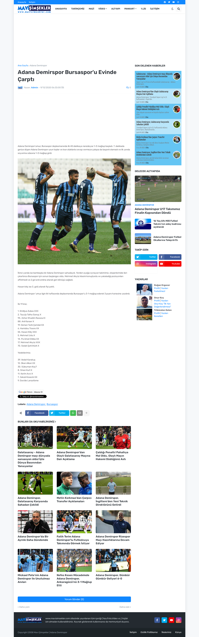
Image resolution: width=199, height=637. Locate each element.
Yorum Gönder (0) (74, 599)
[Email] (80, 413)
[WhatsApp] (73, 413)
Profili (157, 288)
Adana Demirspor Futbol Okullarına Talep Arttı (167, 238)
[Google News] (31, 393)
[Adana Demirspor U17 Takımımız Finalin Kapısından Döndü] (158, 189)
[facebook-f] (157, 620)
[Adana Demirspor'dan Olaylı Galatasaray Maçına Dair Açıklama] (74, 437)
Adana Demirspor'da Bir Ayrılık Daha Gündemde (33, 538)
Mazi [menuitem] (91, 8)
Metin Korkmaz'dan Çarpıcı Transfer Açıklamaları (74, 499)
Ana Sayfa (23, 66)
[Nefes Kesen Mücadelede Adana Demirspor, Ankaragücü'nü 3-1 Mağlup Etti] (74, 560)
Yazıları (164, 288)
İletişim (32, 2)
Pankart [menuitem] (129, 8)
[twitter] (169, 2)
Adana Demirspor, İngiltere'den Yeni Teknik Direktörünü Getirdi (112, 501)
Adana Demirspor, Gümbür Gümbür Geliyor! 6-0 (113, 577)
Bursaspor (52, 404)
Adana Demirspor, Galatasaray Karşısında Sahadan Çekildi (33, 501)
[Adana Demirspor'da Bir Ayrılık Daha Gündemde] (35, 521)
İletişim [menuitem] (154, 8)
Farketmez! (159, 291)
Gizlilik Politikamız (149, 632)
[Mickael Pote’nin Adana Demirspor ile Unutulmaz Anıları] (35, 560)
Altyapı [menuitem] (115, 8)
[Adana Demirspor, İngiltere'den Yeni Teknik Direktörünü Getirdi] (113, 483)
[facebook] (165, 2)
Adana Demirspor (38, 66)
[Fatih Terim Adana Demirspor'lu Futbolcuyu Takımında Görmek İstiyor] (74, 521)
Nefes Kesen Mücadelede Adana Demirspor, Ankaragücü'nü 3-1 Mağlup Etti (74, 580)
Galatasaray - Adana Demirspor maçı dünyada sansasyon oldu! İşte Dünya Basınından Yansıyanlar (34, 459)
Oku (146, 87)
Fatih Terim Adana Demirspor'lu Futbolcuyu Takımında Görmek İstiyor (73, 540)
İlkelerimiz (166, 632)
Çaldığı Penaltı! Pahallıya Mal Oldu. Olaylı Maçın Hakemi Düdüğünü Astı (112, 456)
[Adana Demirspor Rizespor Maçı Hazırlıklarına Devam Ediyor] (113, 521)
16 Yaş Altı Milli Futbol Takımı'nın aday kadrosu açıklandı (167, 223)
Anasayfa (22, 2)
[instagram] (178, 2)
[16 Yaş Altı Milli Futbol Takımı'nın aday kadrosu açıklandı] (143, 224)
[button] (172, 9)
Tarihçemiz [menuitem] (77, 8)
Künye (178, 632)
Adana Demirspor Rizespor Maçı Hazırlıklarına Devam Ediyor (113, 540)
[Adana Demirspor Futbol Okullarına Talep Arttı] (143, 238)
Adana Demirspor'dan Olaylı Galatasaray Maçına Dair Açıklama (73, 456)
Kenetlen (158, 316)
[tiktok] (146, 270)
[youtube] (174, 2)
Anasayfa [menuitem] (61, 8)
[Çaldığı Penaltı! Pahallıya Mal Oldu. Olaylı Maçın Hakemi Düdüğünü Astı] (113, 437)
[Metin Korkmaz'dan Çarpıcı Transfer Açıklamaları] (74, 483)
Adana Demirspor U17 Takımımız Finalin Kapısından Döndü (157, 211)
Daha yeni (24, 607)
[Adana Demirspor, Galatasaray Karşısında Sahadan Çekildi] (35, 483)
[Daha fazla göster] (86, 413)
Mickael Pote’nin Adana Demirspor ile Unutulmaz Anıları (34, 578)
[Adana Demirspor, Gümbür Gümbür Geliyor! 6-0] (113, 560)
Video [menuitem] (101, 8)
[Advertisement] (99, 39)
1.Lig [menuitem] (143, 8)
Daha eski (124, 607)
